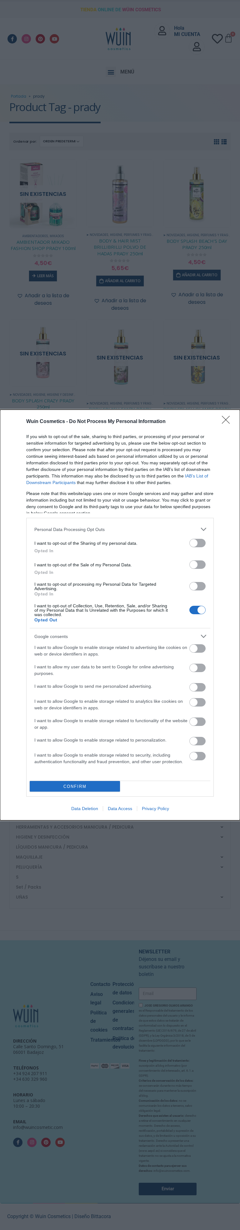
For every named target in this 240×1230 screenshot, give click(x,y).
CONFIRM (75, 786)
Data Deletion (84, 808)
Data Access (120, 808)
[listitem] (120, 529)
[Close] (228, 422)
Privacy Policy (155, 808)
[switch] (197, 543)
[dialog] (120, 615)
